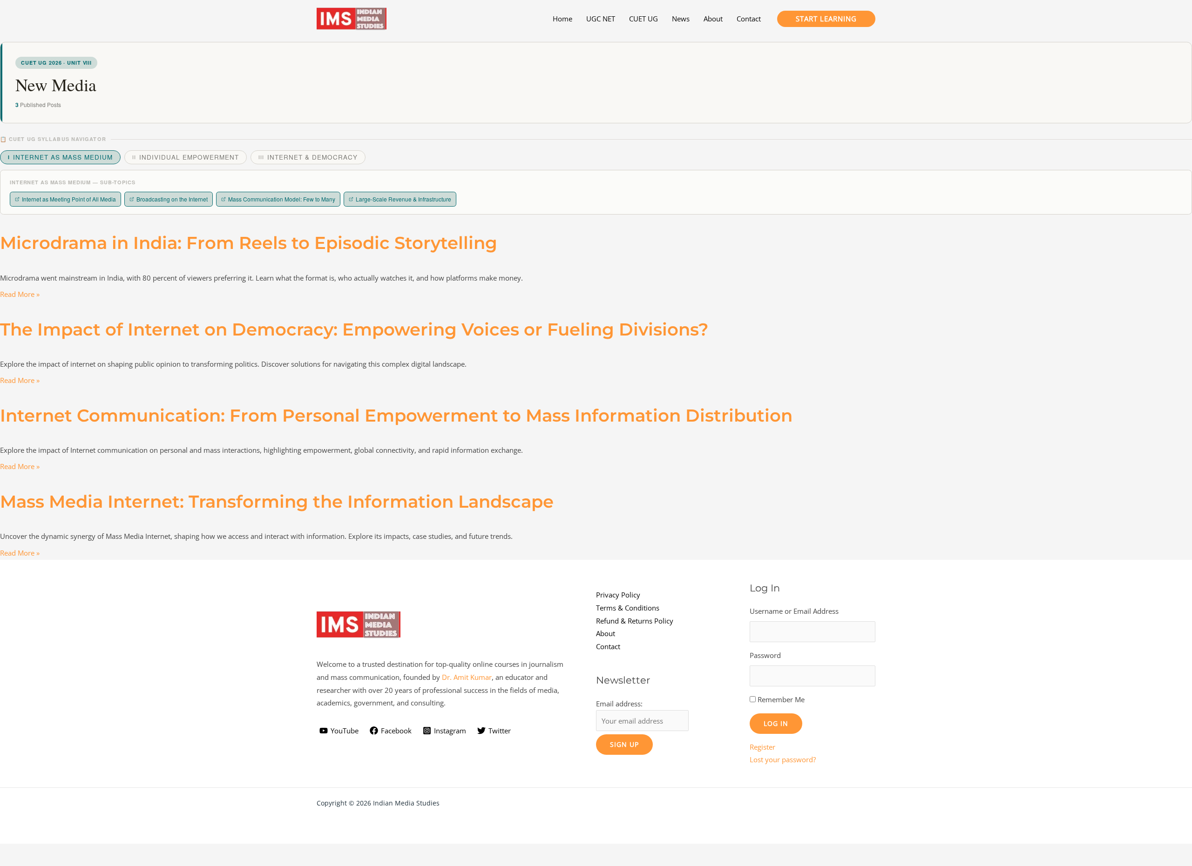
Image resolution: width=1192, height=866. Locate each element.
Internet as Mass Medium (60, 157)
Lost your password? (783, 759)
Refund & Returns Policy (634, 620)
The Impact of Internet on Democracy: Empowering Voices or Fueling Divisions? (354, 329)
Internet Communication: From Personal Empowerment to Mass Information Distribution (396, 415)
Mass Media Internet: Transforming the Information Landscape (277, 501)
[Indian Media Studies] (351, 17)
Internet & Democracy (308, 157)
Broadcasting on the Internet (172, 199)
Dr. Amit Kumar (467, 677)
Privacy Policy (618, 594)
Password (765, 655)
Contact (608, 646)
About (605, 633)
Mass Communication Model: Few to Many (281, 199)
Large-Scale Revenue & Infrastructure (403, 199)
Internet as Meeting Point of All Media (69, 199)
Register (762, 747)
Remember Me (781, 699)
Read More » (20, 294)
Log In (776, 723)
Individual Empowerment (185, 157)
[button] (826, 19)
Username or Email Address (794, 611)
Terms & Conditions (627, 607)
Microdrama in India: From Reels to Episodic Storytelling (248, 242)
